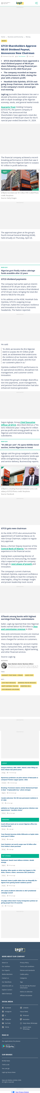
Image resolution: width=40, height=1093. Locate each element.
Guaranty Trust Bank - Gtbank (12, 675)
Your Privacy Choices (22, 1092)
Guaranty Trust (8, 107)
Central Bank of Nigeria (12, 548)
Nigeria (3, 793)
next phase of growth (21, 564)
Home (3, 37)
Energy (3, 772)
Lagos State (29, 675)
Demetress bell (26, 686)
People (3, 885)
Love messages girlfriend (10, 689)
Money (28, 37)
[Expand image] (38, 171)
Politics (3, 813)
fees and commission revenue (19, 627)
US (2, 803)
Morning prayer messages (27, 682)
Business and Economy (15, 37)
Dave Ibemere (22, 56)
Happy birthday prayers (10, 686)
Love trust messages (9, 682)
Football (4, 783)
